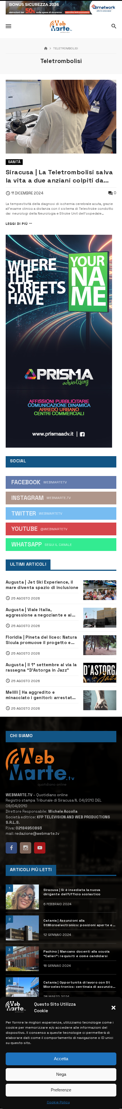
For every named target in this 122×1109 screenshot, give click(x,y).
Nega (61, 1074)
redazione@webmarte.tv (37, 833)
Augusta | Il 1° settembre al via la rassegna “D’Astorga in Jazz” (41, 667)
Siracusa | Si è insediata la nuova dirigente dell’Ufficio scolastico (72, 892)
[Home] (46, 49)
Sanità (14, 162)
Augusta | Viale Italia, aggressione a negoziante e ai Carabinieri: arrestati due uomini (41, 612)
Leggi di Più (17, 223)
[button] (113, 1008)
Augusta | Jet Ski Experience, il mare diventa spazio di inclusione (42, 584)
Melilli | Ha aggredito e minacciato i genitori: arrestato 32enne (40, 694)
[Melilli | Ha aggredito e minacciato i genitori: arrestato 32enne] (99, 700)
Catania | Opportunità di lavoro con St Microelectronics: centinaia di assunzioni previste (79, 984)
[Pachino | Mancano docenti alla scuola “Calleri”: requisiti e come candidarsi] (22, 958)
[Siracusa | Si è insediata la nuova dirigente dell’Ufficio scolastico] (22, 896)
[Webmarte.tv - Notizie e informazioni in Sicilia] (61, 26)
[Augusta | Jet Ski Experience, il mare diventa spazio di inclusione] (99, 590)
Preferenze (61, 1089)
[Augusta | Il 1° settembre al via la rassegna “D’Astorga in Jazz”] (99, 673)
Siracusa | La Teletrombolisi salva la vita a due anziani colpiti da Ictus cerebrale (59, 176)
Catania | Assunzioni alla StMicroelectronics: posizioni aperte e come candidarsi (78, 922)
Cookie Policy (58, 1102)
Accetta (61, 1058)
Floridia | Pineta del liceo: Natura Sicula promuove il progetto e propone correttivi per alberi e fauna (41, 639)
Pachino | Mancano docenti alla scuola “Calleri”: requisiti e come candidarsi (76, 953)
